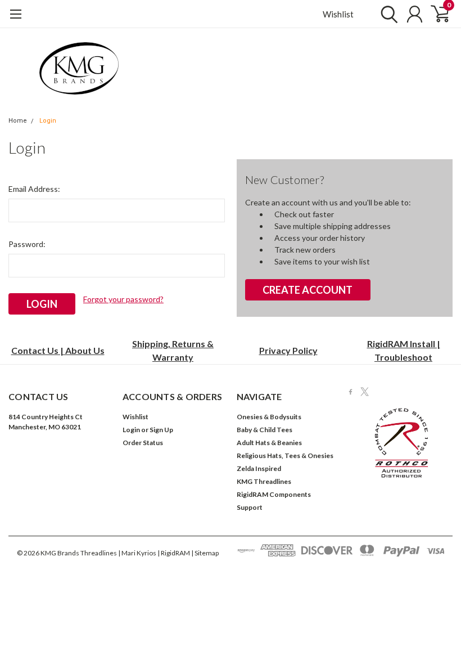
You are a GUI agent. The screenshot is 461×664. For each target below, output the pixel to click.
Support (250, 507)
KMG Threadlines (264, 481)
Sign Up (161, 429)
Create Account (307, 290)
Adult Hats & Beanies (269, 442)
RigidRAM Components (274, 494)
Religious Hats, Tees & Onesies (285, 455)
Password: (27, 244)
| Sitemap (205, 553)
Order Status (143, 442)
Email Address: (34, 189)
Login (47, 120)
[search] (386, 14)
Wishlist (338, 14)
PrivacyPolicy (288, 350)
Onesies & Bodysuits (269, 416)
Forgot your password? (123, 299)
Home (17, 120)
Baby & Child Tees (264, 429)
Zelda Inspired (259, 468)
